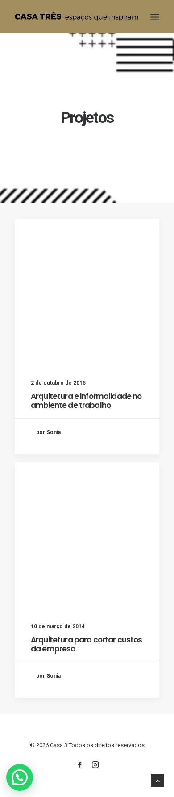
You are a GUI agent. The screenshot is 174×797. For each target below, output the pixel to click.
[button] (19, 777)
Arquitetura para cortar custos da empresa (86, 644)
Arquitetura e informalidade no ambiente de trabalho (86, 401)
